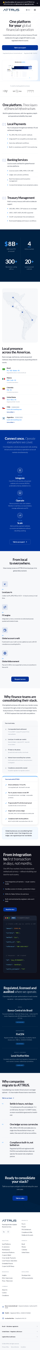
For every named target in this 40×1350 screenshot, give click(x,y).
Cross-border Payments (9, 1258)
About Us (4, 1290)
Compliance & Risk (27, 1232)
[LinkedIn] (4, 1232)
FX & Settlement (26, 1229)
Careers (4, 1292)
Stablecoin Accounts (27, 1235)
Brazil (23, 1244)
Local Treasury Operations (9, 1261)
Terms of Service (15, 1347)
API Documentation (27, 1278)
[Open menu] (35, 10)
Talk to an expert (20, 48)
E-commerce (5, 1247)
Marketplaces (6, 1249)
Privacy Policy (5, 1347)
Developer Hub (26, 1275)
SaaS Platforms (6, 1244)
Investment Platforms (8, 1252)
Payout (24, 1227)
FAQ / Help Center (7, 1278)
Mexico (24, 1247)
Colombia (24, 1249)
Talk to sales (20, 1198)
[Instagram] (8, 1232)
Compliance (5, 1295)
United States (25, 1252)
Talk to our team (7, 1098)
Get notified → (10, 412)
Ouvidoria (23, 1347)
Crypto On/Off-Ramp (8, 1266)
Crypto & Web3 (6, 1255)
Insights (4, 1275)
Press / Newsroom (7, 1281)
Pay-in (23, 1224)
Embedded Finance (7, 1263)
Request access (20, 679)
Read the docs (10, 909)
